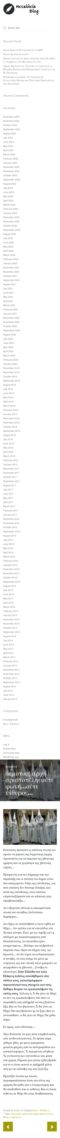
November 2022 (11, 221)
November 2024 (11, 120)
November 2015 (11, 573)
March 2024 (9, 154)
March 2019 (9, 405)
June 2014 (8, 644)
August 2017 (9, 485)
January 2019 (10, 414)
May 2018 (8, 447)
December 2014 (11, 619)
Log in (6, 744)
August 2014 (9, 636)
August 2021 (9, 284)
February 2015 (10, 611)
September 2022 (11, 229)
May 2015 (8, 598)
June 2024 (8, 141)
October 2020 (10, 326)
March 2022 (9, 255)
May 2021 (8, 296)
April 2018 (8, 451)
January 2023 (10, 213)
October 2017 (10, 477)
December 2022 (11, 217)
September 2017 (11, 481)
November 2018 (11, 422)
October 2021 (10, 275)
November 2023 (11, 171)
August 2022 (9, 234)
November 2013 (11, 673)
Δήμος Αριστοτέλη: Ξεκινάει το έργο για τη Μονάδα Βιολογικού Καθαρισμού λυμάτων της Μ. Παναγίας (29, 69)
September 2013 (11, 682)
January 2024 (10, 162)
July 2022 (8, 238)
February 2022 (10, 259)
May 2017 (8, 497)
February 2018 (10, 460)
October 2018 (10, 426)
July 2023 (8, 187)
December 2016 (11, 518)
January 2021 (10, 313)
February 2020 (10, 359)
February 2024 (10, 158)
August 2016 (9, 535)
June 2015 (8, 594)
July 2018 (8, 439)
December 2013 (11, 669)
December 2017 (11, 468)
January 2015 (10, 615)
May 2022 (8, 246)
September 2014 (11, 632)
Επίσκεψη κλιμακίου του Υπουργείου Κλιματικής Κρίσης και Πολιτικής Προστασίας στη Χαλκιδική (28, 80)
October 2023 (10, 175)
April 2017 (8, 502)
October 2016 (10, 527)
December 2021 (11, 267)
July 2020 (8, 338)
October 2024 (10, 125)
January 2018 (10, 464)
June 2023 (8, 192)
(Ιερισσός (16, 1113)
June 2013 (8, 694)
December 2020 (11, 317)
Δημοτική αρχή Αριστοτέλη (38, 1113)
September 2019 (11, 380)
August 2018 (9, 435)
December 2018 (11, 418)
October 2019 (10, 376)
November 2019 (11, 372)
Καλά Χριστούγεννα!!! (15, 54)
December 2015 (11, 569)
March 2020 (9, 355)
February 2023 (10, 208)
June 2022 (8, 242)
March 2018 (9, 456)
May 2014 (8, 648)
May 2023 (8, 196)
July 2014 (8, 640)
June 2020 (8, 342)
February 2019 (10, 410)
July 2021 (8, 288)
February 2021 (10, 309)
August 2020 (9, 334)
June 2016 (8, 544)
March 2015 (9, 606)
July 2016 (8, 539)
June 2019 (8, 393)
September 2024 (11, 129)
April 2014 (8, 652)
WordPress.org (10, 757)
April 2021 (8, 301)
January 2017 (10, 514)
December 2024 (11, 116)
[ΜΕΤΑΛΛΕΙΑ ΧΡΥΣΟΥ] (21, 13)
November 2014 (11, 623)
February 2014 (10, 661)
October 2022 (10, 225)
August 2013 (9, 686)
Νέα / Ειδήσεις (11, 723)
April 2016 (8, 552)
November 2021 (11, 271)
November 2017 (11, 472)
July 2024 (8, 137)
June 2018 (8, 443)
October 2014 (10, 627)
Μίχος (6, 1117)
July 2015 (8, 590)
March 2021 (9, 305)
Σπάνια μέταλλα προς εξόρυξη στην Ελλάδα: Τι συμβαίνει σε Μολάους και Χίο (29, 60)
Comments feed (11, 752)
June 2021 (8, 292)
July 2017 (8, 489)
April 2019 (8, 401)
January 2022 (10, 263)
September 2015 (11, 581)
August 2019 (9, 384)
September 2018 (11, 430)
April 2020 (8, 351)
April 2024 (8, 150)
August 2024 (9, 133)
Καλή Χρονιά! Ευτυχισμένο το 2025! (23, 50)
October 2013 (10, 678)
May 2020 (8, 347)
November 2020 (11, 322)
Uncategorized (10, 719)
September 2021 (11, 280)
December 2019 (11, 368)
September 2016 (11, 531)
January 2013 (10, 699)
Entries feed (9, 748)
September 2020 (11, 330)
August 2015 (9, 585)
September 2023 (11, 179)
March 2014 (9, 657)
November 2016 (11, 523)
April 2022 (8, 250)
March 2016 (9, 556)
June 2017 (8, 493)
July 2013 (8, 690)
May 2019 (8, 397)
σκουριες (16, 1117)
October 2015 (10, 577)
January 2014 (10, 665)
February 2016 (10, 560)
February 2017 (10, 510)
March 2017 (9, 506)
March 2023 (9, 204)
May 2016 (8, 548)
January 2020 (10, 363)
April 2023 (8, 200)
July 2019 (8, 389)
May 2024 (8, 146)
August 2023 (9, 183)
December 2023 (11, 167)
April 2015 (8, 602)
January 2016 (10, 565)
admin (17, 1110)
